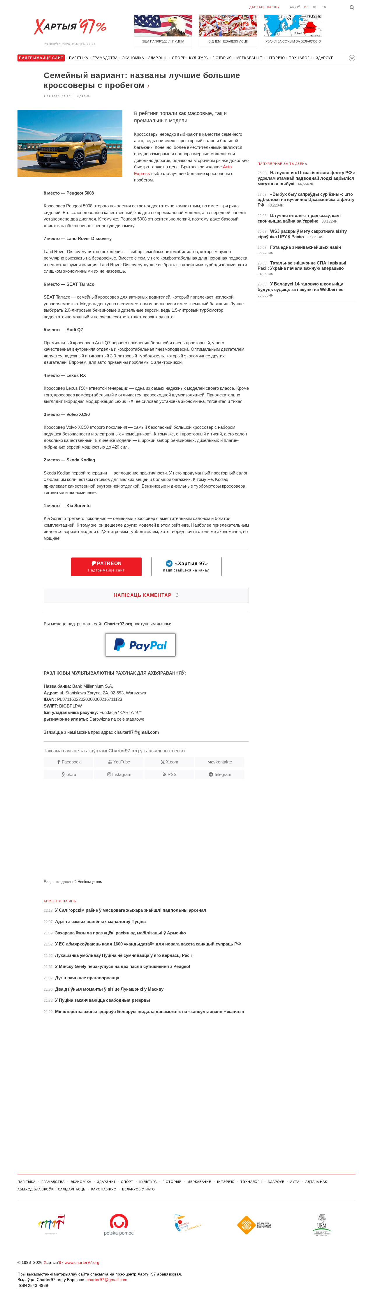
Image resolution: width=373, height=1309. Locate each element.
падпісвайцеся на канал (186, 566)
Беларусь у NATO (138, 1189)
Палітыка (78, 58)
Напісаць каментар (146, 595)
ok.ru (71, 774)
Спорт (178, 58)
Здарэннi (158, 58)
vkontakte (222, 761)
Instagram (121, 774)
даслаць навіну (264, 7)
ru (315, 7)
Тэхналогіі (300, 58)
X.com (172, 761)
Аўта (295, 1181)
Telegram (222, 774)
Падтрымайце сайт (106, 566)
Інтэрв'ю (276, 58)
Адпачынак (316, 1181)
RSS (172, 774)
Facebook (71, 761)
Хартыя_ (70, 27)
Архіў (295, 7)
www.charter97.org (82, 1262)
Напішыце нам (90, 882)
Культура (198, 58)
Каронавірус (103, 1189)
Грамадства (105, 58)
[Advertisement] (133, 831)
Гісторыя (222, 58)
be (306, 7)
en (324, 7)
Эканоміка (133, 58)
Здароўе (324, 58)
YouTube (121, 761)
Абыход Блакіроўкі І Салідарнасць (51, 1189)
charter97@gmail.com (107, 1279)
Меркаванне (249, 58)
